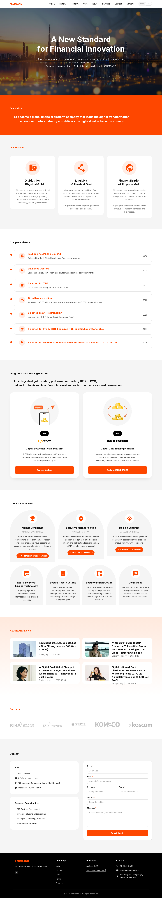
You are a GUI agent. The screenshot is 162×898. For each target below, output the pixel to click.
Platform (75, 4)
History (62, 4)
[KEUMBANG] (16, 4)
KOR (142, 4)
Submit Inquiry (118, 833)
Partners (106, 4)
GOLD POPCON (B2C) (96, 870)
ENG (148, 4)
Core (85, 4)
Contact (118, 4)
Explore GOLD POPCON (118, 470)
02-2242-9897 (24, 773)
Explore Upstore (44, 470)
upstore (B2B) (92, 866)
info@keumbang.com (27, 778)
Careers (130, 4)
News (94, 4)
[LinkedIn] (16, 872)
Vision (52, 4)
